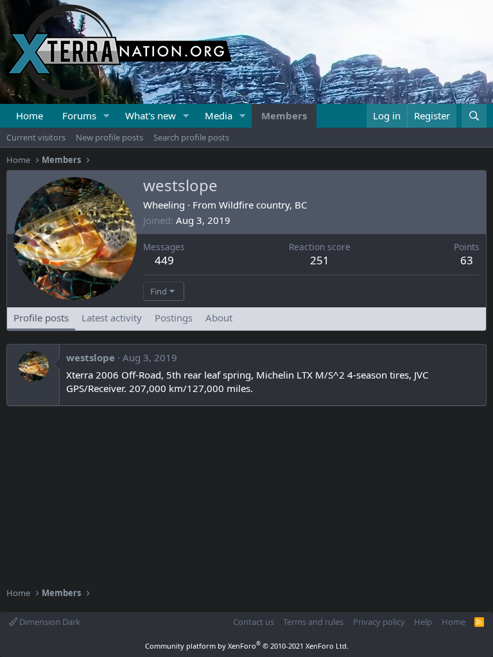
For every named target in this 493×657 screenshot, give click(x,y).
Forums (79, 115)
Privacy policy (379, 621)
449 (164, 260)
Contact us (253, 621)
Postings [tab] (174, 317)
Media (218, 115)
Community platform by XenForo (247, 646)
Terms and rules (313, 621)
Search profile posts (191, 137)
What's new (150, 115)
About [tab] (218, 317)
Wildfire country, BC (263, 204)
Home (29, 115)
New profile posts (109, 137)
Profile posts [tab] (41, 317)
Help (423, 621)
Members (284, 115)
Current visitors (35, 137)
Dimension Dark (48, 621)
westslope (90, 357)
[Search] (474, 116)
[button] (107, 116)
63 (466, 260)
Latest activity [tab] (112, 317)
